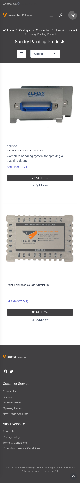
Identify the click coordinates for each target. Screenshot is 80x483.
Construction (43, 30)
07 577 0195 (29, 3)
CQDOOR (12, 146)
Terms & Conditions (15, 442)
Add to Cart (42, 178)
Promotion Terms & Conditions (21, 448)
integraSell (52, 471)
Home (10, 30)
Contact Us (10, 3)
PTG (9, 280)
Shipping (8, 396)
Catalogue (24, 30)
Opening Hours (12, 408)
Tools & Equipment (66, 30)
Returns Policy (12, 402)
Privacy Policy (11, 437)
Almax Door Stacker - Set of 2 (25, 150)
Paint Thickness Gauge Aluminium (28, 284)
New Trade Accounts (15, 413)
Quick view (41, 185)
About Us (8, 431)
